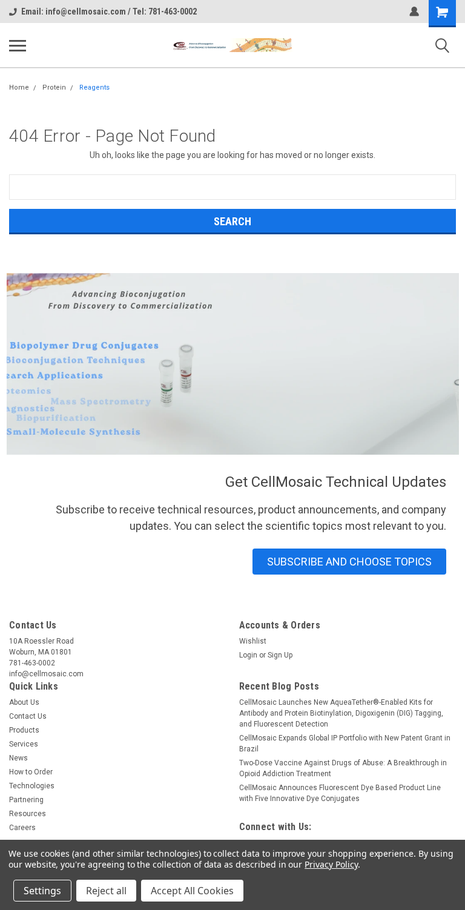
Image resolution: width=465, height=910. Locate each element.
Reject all (106, 890)
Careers (22, 827)
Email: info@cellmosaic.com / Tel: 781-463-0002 (109, 11)
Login (248, 655)
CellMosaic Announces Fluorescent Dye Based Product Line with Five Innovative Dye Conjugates (340, 793)
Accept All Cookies (192, 890)
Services (23, 744)
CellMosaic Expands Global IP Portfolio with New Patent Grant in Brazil (344, 743)
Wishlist (252, 641)
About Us (24, 702)
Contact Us (28, 716)
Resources (27, 813)
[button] (349, 562)
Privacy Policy (331, 864)
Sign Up (280, 655)
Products (24, 730)
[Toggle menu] (17, 45)
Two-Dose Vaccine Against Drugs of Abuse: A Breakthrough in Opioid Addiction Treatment (343, 768)
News (18, 758)
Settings (42, 890)
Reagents (94, 87)
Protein (54, 87)
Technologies (31, 786)
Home (19, 87)
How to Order (31, 772)
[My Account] (414, 11)
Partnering (26, 800)
